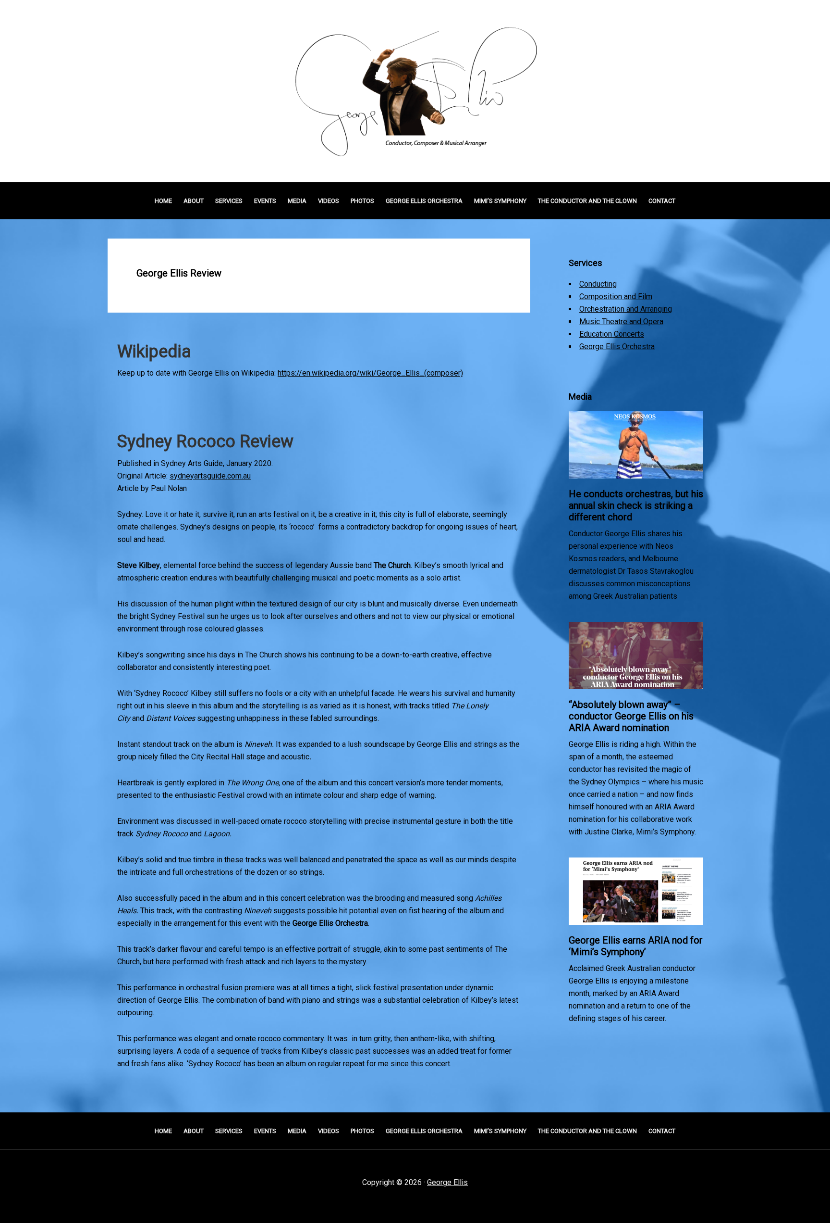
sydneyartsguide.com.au (210, 475)
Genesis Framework (446, 1190)
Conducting (598, 284)
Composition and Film (615, 296)
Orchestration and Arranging (625, 309)
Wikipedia (154, 351)
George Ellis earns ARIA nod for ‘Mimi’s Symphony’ (636, 946)
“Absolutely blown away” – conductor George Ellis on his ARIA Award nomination (631, 716)
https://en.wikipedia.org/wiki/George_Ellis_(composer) (370, 373)
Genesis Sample (373, 1190)
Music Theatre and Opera (621, 321)
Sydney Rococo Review (205, 441)
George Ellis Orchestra (617, 346)
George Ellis (447, 1182)
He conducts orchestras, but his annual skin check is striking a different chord (636, 505)
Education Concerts (611, 334)
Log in (539, 1190)
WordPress (504, 1190)
